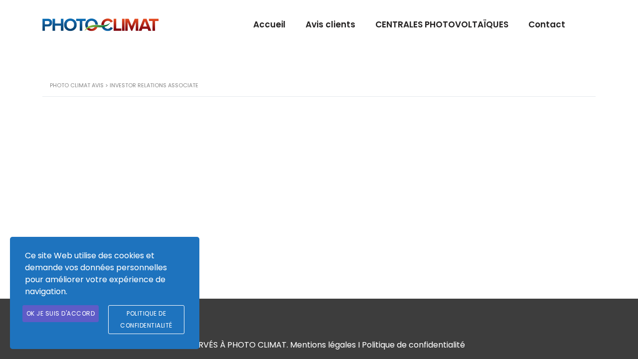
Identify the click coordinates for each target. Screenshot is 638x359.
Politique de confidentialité (413, 345)
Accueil (269, 24)
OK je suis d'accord (60, 313)
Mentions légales (323, 345)
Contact (546, 24)
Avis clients (330, 24)
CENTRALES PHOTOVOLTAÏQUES (441, 24)
